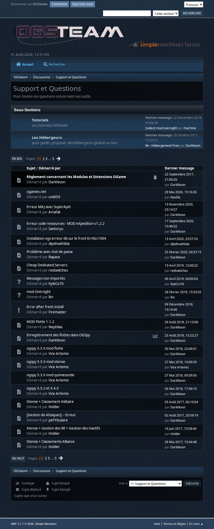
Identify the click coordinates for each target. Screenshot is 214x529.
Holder (54, 406)
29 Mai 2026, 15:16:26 (181, 192)
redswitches (58, 270)
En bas (17, 159)
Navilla (175, 197)
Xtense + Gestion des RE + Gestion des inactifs (63, 428)
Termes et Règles (174, 524)
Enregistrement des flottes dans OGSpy (58, 335)
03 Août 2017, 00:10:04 (181, 402)
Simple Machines (46, 523)
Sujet (31, 168)
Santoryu (56, 228)
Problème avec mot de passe (50, 251)
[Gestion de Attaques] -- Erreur (51, 415)
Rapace (54, 257)
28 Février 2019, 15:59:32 (183, 292)
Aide (157, 524)
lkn (51, 297)
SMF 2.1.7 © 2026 (22, 523)
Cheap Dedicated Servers (47, 265)
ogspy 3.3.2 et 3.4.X (43, 388)
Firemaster (57, 312)
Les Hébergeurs (47, 137)
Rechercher (57, 64)
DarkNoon (193, 145)
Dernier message (179, 168)
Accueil (27, 64)
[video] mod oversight (161, 128)
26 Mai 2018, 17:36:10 (181, 388)
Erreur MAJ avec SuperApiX (49, 206)
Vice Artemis (59, 353)
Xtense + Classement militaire (50, 401)
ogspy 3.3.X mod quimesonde (50, 375)
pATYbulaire (58, 420)
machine (189, 128)
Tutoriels (40, 119)
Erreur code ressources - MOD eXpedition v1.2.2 (66, 223)
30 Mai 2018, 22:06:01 (181, 348)
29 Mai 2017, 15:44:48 (181, 442)
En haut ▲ (196, 524)
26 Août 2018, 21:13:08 (181, 322)
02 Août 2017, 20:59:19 (181, 415)
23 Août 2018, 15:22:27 (181, 335)
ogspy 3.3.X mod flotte (45, 348)
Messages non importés (46, 278)
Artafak (55, 212)
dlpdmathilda (59, 243)
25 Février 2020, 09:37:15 (183, 252)
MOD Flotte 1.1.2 (40, 321)
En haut (18, 458)
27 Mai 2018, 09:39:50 (181, 375)
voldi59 (54, 197)
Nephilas (55, 327)
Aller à (123, 483)
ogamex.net (36, 191)
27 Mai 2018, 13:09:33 (181, 362)
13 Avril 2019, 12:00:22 (181, 265)
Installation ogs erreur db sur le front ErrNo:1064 (66, 238)
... (50, 158)
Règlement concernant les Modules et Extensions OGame (76, 176)
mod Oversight (39, 291)
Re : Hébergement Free (162, 145)
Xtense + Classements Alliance (51, 441)
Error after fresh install (45, 306)
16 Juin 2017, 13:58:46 (181, 428)
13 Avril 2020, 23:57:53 (181, 239)
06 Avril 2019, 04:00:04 (181, 279)
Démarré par (50, 168)
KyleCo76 (56, 283)
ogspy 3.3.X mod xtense (46, 361)
